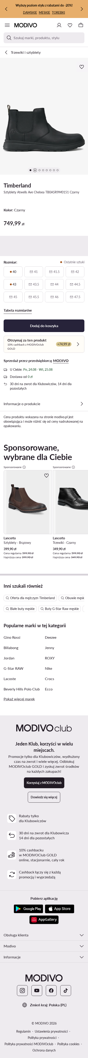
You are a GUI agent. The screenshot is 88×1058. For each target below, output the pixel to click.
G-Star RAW (13, 668)
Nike (48, 668)
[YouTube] (36, 990)
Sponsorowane (12, 467)
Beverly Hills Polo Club (22, 689)
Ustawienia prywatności (51, 1031)
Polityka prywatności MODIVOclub (29, 1044)
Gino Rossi (12, 637)
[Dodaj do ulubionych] (82, 66)
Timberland (17, 185)
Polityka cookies (68, 1044)
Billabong (11, 647)
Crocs (49, 678)
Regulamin (23, 1031)
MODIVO (61, 360)
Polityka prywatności (42, 1038)
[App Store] (59, 908)
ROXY (50, 658)
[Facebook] (51, 990)
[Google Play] (28, 908)
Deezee (50, 637)
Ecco (49, 689)
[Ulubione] (70, 25)
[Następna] (81, 9)
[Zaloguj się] (59, 25)
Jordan (9, 658)
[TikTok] (65, 990)
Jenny (49, 647)
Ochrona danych (44, 1050)
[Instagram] (22, 990)
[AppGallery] (44, 919)
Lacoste (10, 678)
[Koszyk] (80, 25)
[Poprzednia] (6, 9)
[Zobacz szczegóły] (81, 403)
